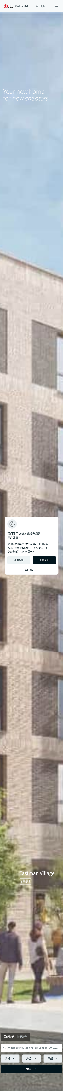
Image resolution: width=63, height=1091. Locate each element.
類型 (50, 1058)
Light (43, 6)
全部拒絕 (19, 560)
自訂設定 (29, 570)
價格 (7, 1058)
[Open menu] (56, 6)
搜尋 (29, 1069)
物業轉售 (22, 1037)
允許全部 (44, 560)
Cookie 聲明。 (27, 551)
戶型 (29, 1058)
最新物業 (8, 1037)
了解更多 (25, 882)
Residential (21, 6)
